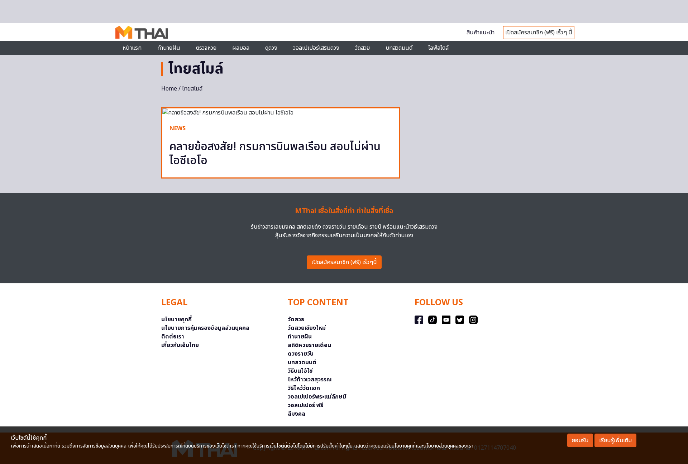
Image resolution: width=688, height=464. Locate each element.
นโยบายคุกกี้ (176, 319)
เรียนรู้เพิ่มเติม (615, 440)
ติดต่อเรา (172, 336)
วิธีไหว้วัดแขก (304, 388)
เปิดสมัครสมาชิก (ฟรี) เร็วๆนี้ (344, 262)
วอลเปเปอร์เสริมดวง (316, 48)
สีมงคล (296, 414)
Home (169, 88)
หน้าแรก (132, 48)
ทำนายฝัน (168, 48)
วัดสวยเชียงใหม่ (307, 328)
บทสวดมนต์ (399, 48)
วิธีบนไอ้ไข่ (300, 371)
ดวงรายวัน (301, 354)
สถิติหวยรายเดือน (309, 345)
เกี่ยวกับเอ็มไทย (180, 345)
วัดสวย (362, 48)
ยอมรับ (580, 440)
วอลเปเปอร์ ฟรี (305, 405)
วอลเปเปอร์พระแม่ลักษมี (317, 396)
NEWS (177, 128)
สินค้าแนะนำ (480, 32)
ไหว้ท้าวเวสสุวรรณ (310, 379)
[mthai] (141, 32)
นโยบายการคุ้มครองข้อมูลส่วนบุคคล (205, 328)
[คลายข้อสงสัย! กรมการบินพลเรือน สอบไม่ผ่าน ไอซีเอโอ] (280, 112)
